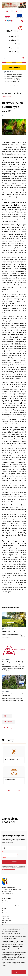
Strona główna (6, 93)
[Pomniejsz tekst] (12, 11)
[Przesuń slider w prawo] (18, 790)
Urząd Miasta (12, 36)
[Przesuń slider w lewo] (9, 790)
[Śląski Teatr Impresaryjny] (20, 799)
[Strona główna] (14, 29)
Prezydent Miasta (6, 920)
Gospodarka (12, 48)
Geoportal (4, 912)
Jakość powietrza (6, 903)
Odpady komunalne (14, 775)
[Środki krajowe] (7, 16)
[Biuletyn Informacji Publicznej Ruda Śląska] (21, 21)
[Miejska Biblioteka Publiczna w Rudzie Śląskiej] (16, 799)
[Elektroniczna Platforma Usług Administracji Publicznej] (8, 21)
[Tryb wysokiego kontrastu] (7, 11)
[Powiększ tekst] (21, 11)
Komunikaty (5, 901)
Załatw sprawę (5, 918)
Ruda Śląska (12, 40)
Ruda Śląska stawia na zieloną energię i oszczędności (14, 688)
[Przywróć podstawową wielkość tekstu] (16, 11)
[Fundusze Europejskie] (19, 16)
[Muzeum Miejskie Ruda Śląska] (12, 799)
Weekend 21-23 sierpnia (14, 625)
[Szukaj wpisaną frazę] (24, 58)
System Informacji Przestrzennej (10, 910)
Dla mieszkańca (12, 44)
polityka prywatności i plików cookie (8, 869)
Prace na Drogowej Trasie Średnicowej (14, 78)
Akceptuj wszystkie (19, 972)
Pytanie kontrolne (6, 852)
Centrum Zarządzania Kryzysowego (11, 905)
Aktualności (7, 96)
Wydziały (4, 924)
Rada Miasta (5, 922)
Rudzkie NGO (12, 51)
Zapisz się (14, 861)
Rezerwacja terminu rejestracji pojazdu (14, 755)
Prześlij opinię (8, 728)
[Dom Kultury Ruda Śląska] (24, 799)
